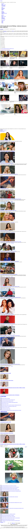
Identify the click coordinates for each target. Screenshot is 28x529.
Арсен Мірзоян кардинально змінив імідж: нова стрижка (7, 519)
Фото (2, 21)
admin (6, 151)
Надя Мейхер (4, 31)
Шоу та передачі (4, 16)
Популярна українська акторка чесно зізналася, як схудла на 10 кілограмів (9, 261)
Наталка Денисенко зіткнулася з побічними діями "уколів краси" (9, 496)
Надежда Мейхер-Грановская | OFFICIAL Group (8, 48)
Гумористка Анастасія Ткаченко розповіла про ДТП (6, 163)
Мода (2, 7)
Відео (2, 22)
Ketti (6, 201)
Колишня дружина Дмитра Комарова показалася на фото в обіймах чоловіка (9, 286)
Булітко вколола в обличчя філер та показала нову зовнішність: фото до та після (11, 502)
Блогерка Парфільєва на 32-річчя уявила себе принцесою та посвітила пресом (10, 520)
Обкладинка (3, 17)
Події (2, 4)
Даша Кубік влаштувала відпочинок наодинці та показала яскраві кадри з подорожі (10, 241)
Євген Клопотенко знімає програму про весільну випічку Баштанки (8, 274)
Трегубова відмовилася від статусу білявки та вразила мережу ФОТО (9, 402)
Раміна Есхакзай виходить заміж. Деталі (5, 230)
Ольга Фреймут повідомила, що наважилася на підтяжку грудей (8, 210)
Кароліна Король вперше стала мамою (5, 140)
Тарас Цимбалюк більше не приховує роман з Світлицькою (7, 323)
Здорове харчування (4, 13)
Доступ (3, 11)
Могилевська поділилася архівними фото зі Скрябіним (7, 515)
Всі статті (3, 3)
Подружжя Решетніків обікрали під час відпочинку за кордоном (8, 485)
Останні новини (3, 396)
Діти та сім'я (3, 5)
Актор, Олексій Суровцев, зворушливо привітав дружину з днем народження (10, 335)
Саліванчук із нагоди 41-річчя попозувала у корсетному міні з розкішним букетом (10, 297)
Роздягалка (12, 151)
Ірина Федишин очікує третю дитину (5, 221)
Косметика (3, 8)
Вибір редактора (4, 411)
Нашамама (3, 12)
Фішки (2, 9)
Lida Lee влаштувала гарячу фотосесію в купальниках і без (7, 399)
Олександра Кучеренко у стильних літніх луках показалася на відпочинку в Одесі (12, 508)
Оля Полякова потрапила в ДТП (4, 188)
